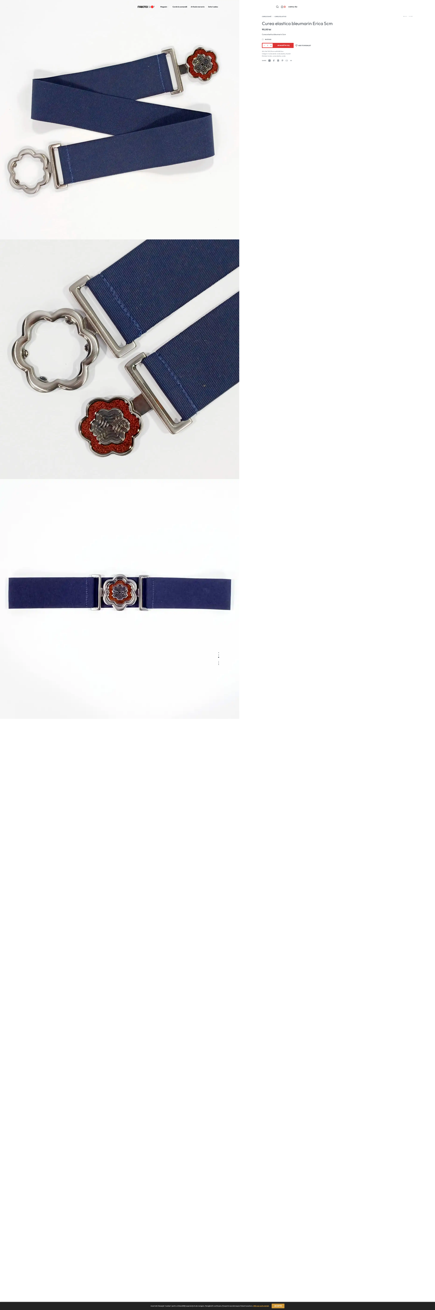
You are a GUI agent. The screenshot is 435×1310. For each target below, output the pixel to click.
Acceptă (278, 1306)
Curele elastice (280, 16)
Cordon (269, 56)
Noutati (288, 54)
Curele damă (266, 16)
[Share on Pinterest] (282, 61)
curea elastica (277, 56)
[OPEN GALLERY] (119, 119)
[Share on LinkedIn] (278, 61)
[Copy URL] (291, 61)
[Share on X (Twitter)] (269, 61)
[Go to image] (219, 653)
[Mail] (287, 61)
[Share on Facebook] (274, 61)
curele (283, 56)
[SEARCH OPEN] (277, 7)
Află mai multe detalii (261, 1306)
